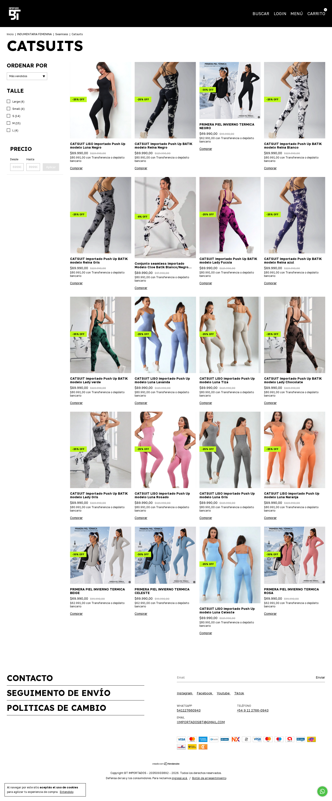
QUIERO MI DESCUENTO (197, 89)
